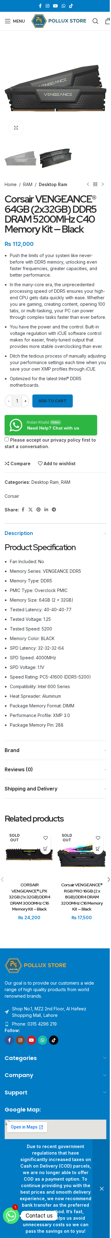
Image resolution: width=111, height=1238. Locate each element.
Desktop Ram (53, 184)
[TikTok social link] (71, 6)
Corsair (12, 496)
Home (11, 184)
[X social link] (31, 509)
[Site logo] (58, 20)
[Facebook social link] (40, 6)
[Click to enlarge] (16, 128)
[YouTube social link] (55, 6)
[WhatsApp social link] (63, 6)
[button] (11, 88)
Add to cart (53, 400)
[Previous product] (88, 184)
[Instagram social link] (47, 6)
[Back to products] (95, 184)
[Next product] (102, 184)
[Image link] (35, 965)
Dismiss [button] (101, 1188)
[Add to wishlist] (45, 838)
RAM (27, 184)
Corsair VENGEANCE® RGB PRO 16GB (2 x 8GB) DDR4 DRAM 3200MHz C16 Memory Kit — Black (82, 897)
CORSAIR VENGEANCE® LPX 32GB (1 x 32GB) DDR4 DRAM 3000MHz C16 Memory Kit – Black (29, 897)
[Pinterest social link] (39, 509)
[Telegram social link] (54, 509)
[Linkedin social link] (46, 509)
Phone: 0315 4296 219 (34, 1023)
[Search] (95, 21)
